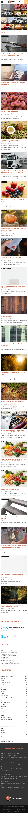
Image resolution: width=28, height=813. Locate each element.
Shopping (3, 715)
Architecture (4, 210)
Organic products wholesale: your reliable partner (7, 28)
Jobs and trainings (5, 556)
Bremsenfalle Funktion (7, 651)
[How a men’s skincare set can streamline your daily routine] (14, 276)
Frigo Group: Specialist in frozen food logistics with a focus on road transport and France (14, 171)
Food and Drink (4, 93)
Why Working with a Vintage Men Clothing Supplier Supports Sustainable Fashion (12, 431)
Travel (3, 587)
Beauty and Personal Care (6, 268)
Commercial (4, 721)
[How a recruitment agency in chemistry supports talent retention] (14, 564)
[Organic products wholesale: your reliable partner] (14, 189)
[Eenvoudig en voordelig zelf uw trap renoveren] (14, 506)
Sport (2, 728)
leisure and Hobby (5, 702)
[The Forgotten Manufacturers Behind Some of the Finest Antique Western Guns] (14, 43)
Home (3, 809)
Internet (2, 730)
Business (3, 383)
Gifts (2, 713)
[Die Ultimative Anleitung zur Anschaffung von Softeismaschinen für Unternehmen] (14, 535)
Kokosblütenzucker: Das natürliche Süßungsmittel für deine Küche (21, 15)
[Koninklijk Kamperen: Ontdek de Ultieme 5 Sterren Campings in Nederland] (14, 595)
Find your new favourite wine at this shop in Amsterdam (14, 776)
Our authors (17, 809)
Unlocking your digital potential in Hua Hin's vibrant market (7, 21)
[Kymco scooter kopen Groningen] (4, 629)
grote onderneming (6, 654)
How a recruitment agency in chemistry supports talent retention (12, 575)
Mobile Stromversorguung (7, 660)
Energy (2, 711)
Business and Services (6, 153)
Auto (2, 708)
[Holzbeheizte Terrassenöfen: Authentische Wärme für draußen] (14, 305)
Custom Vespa (12, 635)
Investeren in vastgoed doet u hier (9, 755)
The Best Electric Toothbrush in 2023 (9, 778)
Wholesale (3, 706)
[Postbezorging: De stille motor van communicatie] (14, 247)
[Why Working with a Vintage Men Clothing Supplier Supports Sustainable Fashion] (14, 420)
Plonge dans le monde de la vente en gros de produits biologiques (21, 28)
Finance (3, 734)
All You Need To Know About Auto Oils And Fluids (12, 787)
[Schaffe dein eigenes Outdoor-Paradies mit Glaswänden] (14, 333)
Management (4, 737)
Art (2, 297)
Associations (4, 739)
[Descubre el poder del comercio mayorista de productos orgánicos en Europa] (14, 478)
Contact (17, 811)
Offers (3, 441)
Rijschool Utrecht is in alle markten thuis (10, 753)
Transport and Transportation (7, 239)
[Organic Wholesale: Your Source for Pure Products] (14, 391)
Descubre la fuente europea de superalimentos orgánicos (20, 8)
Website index (11, 811)
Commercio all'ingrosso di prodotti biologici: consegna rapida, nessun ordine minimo (13, 459)
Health (2, 693)
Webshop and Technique (7, 741)
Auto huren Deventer (6, 774)
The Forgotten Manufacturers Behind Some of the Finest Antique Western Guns (7, 14)
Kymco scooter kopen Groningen (16, 627)
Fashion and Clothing (5, 412)
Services (3, 691)
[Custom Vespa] (4, 636)
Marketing (3, 689)
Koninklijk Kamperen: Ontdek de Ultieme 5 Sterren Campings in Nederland (12, 605)
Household (3, 704)
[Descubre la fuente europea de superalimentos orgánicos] (14, 101)
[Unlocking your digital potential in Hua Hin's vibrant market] (14, 72)
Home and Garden (5, 682)
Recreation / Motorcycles (7, 676)
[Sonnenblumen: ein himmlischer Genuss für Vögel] (14, 362)
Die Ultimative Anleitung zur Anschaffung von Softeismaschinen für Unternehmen (14, 546)
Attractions (3, 732)
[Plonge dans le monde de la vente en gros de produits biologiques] (14, 218)
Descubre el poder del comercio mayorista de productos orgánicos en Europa (14, 488)
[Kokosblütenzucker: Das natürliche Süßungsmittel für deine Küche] (14, 130)
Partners (23, 809)
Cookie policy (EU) (9, 809)
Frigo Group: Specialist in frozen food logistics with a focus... (20, 21)
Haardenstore (5, 657)
